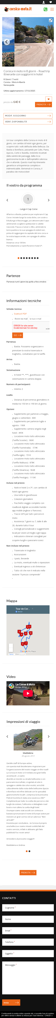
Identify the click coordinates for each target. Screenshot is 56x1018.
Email (8, 930)
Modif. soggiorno (15, 116)
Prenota (41, 104)
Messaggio (11, 965)
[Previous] (7, 42)
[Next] (49, 42)
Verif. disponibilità (16, 122)
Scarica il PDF (20, 313)
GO (15, 335)
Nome (8, 919)
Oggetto (9, 953)
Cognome (10, 907)
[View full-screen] (50, 20)
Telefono (10, 942)
